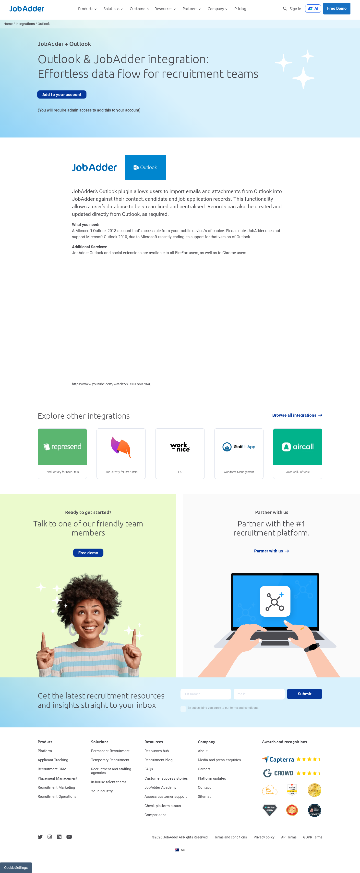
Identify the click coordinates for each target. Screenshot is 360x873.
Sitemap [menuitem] (204, 796)
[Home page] (27, 9)
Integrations (25, 24)
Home (8, 24)
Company (216, 9)
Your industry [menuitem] (102, 791)
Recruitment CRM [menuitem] (52, 769)
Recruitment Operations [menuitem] (57, 796)
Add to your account (61, 94)
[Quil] (121, 454)
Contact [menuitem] (204, 787)
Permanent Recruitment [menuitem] (110, 751)
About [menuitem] (203, 751)
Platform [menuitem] (45, 751)
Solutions (112, 9)
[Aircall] (297, 454)
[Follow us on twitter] (40, 837)
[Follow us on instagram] (50, 837)
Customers (139, 9)
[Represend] (62, 454)
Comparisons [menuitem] (155, 815)
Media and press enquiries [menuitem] (219, 760)
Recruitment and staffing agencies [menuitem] (111, 771)
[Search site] (285, 8)
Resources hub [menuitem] (156, 751)
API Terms (289, 837)
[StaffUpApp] (239, 454)
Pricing (240, 9)
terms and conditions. (244, 708)
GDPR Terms (312, 837)
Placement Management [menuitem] (57, 778)
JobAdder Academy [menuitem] (160, 787)
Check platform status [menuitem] (162, 806)
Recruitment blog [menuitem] (158, 760)
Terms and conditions (230, 837)
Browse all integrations (294, 415)
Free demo (88, 552)
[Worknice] (180, 454)
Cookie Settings (16, 868)
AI (316, 8)
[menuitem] (180, 850)
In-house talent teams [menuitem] (109, 782)
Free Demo (337, 8)
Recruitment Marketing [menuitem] (56, 787)
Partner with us (268, 551)
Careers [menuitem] (204, 769)
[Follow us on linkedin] (59, 837)
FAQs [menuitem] (148, 769)
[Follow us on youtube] (69, 837)
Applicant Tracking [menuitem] (53, 760)
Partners (190, 9)
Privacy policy (264, 837)
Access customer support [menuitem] (165, 796)
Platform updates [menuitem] (212, 778)
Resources (163, 9)
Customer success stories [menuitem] (166, 778)
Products (85, 9)
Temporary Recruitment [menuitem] (110, 760)
